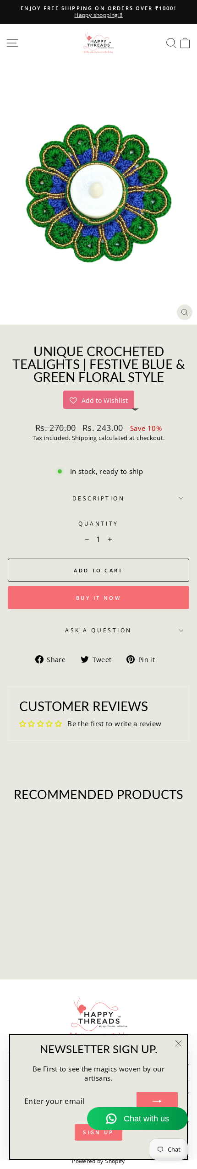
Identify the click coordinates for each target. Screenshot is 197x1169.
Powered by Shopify (98, 1161)
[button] (98, 400)
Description (98, 498)
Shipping (84, 438)
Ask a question (98, 630)
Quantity (98, 523)
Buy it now (98, 597)
